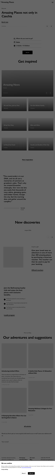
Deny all (23, 473)
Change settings (4, 469)
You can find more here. (26, 467)
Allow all (31, 473)
